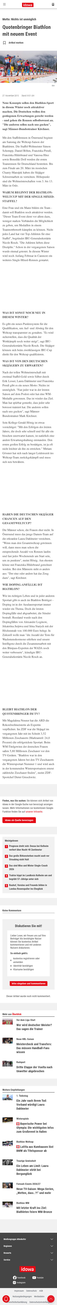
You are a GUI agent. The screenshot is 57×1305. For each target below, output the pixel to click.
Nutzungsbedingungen (22, 1296)
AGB (41, 1291)
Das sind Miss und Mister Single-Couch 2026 (28, 867)
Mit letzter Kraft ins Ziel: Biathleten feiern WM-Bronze (34, 1210)
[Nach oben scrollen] (51, 1298)
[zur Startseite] (28, 1268)
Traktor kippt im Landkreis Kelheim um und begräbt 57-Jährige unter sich (30, 877)
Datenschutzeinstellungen (40, 1302)
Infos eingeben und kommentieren (28, 983)
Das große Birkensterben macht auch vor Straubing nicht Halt (29, 857)
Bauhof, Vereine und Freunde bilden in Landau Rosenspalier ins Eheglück (28, 887)
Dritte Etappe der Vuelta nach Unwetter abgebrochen (34, 1069)
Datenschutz (31, 1291)
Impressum (19, 1291)
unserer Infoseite (34, 811)
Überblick (16, 1014)
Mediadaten (39, 1296)
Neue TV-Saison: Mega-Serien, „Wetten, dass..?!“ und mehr (35, 1191)
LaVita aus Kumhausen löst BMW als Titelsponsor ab (34, 1149)
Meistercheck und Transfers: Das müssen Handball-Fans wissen (34, 1048)
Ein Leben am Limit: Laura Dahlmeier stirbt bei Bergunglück (32, 1170)
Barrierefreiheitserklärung (16, 1302)
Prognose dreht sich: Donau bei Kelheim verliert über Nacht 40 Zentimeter (28, 848)
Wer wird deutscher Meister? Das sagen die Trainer (34, 1027)
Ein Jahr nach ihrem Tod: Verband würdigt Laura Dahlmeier (31, 1104)
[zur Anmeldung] (53, 4)
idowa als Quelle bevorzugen (19, 820)
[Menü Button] (4, 4)
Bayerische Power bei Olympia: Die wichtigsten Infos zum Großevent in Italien (35, 1127)
